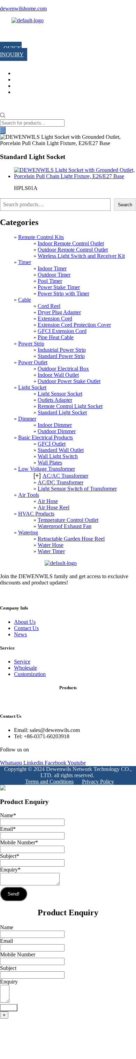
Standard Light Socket (62, 412)
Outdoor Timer (54, 275)
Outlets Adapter (55, 400)
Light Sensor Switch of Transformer (77, 489)
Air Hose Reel (53, 507)
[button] (6, 34)
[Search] (3, 130)
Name (8, 815)
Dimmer (27, 419)
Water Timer (51, 551)
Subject (9, 856)
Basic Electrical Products (45, 437)
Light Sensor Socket (60, 394)
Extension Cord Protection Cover (74, 325)
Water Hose (50, 545)
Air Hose (48, 501)
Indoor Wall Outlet (58, 375)
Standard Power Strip (61, 356)
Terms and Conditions (49, 782)
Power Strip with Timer (63, 293)
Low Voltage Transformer (46, 469)
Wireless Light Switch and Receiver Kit (81, 256)
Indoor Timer (52, 268)
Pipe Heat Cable (56, 337)
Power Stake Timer (59, 287)
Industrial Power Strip (62, 350)
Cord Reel (49, 306)
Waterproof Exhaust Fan (64, 526)
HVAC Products (36, 514)
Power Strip (31, 344)
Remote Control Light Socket (70, 406)
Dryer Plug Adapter (59, 312)
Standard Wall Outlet (61, 450)
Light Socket (32, 387)
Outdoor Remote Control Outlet (73, 250)
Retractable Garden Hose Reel (71, 539)
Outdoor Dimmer (57, 431)
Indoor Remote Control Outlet (71, 243)
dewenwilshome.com (23, 8)
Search (125, 204)
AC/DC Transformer (60, 482)
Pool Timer (50, 281)
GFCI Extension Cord (62, 331)
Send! (14, 894)
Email (8, 829)
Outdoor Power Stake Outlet (69, 381)
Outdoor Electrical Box (63, 369)
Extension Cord (55, 318)
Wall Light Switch (58, 456)
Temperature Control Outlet (68, 520)
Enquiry (10, 870)
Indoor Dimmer (55, 425)
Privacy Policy (98, 782)
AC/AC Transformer (65, 476)
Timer (24, 262)
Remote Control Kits (41, 237)
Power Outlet (32, 362)
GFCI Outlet (52, 444)
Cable (24, 300)
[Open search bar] (2, 116)
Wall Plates (50, 462)
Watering (28, 532)
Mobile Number (19, 842)
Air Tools (28, 495)
